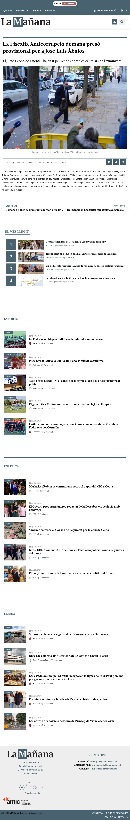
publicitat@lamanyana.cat (104, 769)
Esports (8, 376)
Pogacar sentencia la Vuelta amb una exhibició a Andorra (66, 360)
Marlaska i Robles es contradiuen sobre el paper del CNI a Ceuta (71, 486)
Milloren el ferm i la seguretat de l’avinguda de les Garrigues (68, 634)
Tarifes (48, 10)
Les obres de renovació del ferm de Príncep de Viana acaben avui (71, 721)
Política (8, 480)
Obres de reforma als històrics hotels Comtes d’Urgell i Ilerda (68, 655)
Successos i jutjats (57, 162)
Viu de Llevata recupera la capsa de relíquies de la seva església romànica (84, 266)
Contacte (36, 10)
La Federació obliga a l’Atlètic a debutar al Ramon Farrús (66, 339)
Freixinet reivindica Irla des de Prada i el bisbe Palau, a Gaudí (69, 699)
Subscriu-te (22, 10)
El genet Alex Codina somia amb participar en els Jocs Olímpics (70, 404)
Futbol (7, 333)
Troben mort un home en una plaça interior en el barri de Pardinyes (81, 254)
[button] (122, 22)
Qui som (7, 10)
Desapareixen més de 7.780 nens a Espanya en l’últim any (76, 242)
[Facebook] (22, 787)
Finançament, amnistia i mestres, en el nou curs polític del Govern (72, 573)
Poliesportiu (10, 354)
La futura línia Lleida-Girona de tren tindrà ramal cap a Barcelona (80, 278)
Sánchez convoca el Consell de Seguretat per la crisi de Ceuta (69, 530)
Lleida (7, 628)
